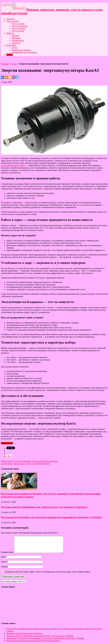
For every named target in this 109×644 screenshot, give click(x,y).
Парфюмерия (18, 40)
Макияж (15, 35)
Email (3, 562)
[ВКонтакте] (2, 77)
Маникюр (16, 38)
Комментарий (7, 552)
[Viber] (13, 77)
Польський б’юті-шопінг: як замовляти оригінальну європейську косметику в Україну (51, 517)
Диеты (15, 47)
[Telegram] (17, 77)
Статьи (9, 55)
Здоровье (10, 19)
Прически (16, 43)
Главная (4, 64)
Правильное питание (21, 50)
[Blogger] (10, 77)
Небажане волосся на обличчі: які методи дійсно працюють (33, 640)
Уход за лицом (18, 23)
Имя (3, 557)
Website (4, 567)
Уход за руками (18, 28)
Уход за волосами (19, 26)
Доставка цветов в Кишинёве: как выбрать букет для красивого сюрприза (44, 507)
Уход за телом (18, 31)
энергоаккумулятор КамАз (13, 165)
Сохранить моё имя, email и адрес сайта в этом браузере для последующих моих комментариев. (47, 572)
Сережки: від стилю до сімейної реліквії (25, 463)
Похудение (11, 45)
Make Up (10, 33)
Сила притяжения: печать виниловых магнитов (29, 461)
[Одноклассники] (6, 77)
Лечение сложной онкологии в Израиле (24, 633)
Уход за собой (12, 21)
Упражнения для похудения (24, 52)
